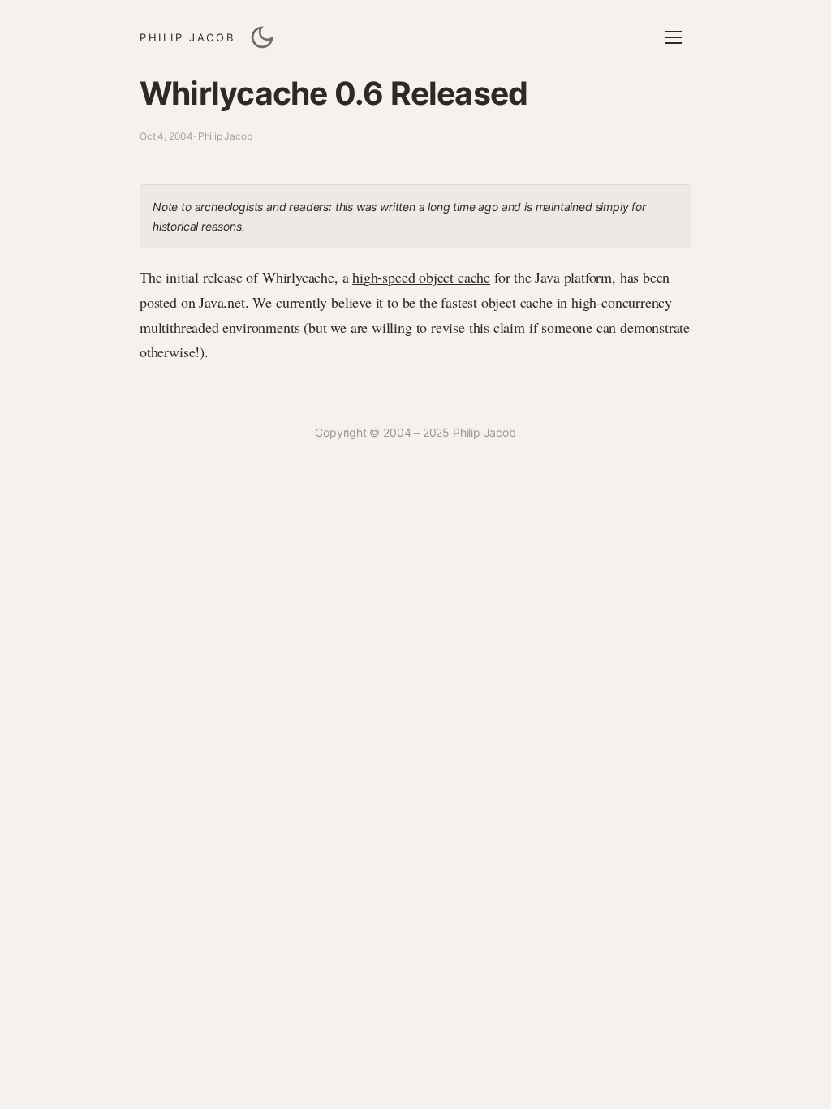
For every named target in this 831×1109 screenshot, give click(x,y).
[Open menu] (673, 37)
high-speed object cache (421, 277)
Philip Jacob (187, 37)
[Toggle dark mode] (262, 37)
